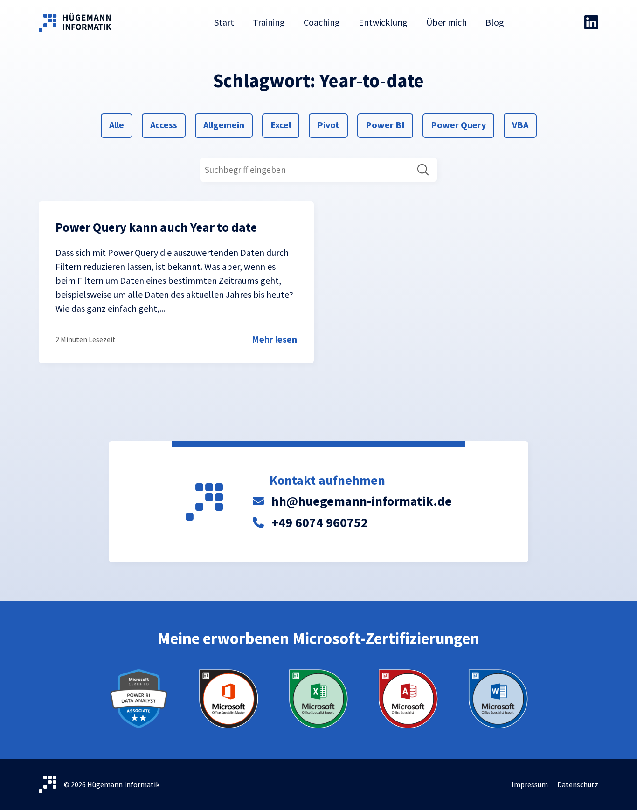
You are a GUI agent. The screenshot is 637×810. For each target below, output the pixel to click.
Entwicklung (383, 22)
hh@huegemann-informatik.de (361, 501)
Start (224, 22)
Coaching (322, 22)
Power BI (385, 124)
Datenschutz (577, 784)
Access (163, 124)
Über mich (446, 22)
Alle (120, 124)
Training (269, 22)
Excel (281, 124)
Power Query (458, 124)
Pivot (328, 124)
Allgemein (223, 124)
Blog (494, 22)
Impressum (530, 784)
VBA (523, 124)
